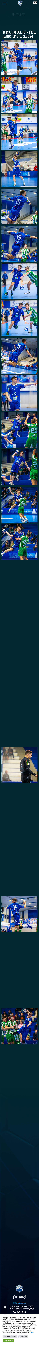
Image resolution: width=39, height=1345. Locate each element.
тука (31, 1332)
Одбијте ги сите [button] (23, 1336)
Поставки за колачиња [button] (10, 1336)
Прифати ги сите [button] (8, 1340)
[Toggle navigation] (7, 3)
